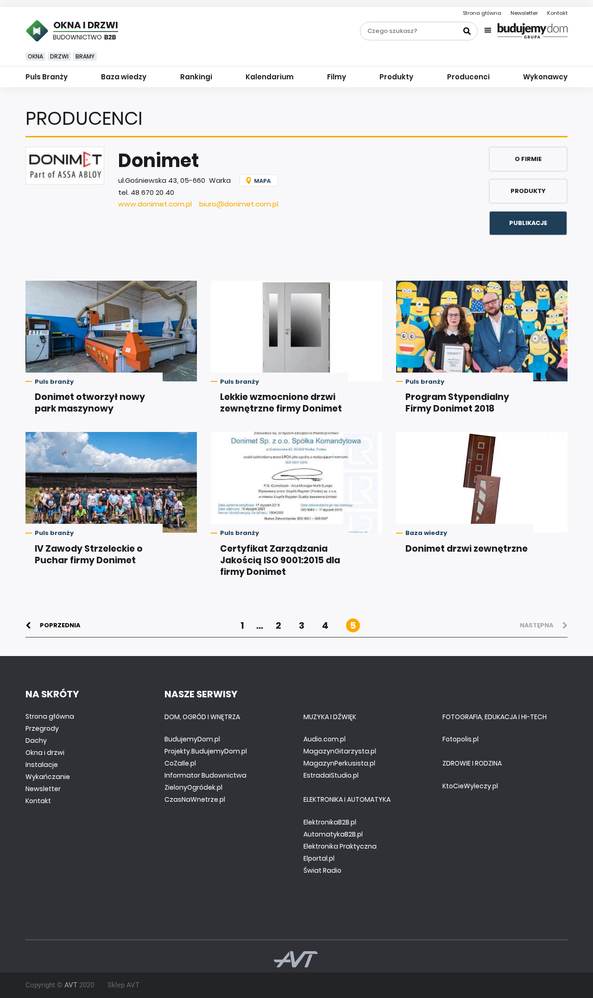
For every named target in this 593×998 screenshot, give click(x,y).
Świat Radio (322, 870)
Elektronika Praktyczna (340, 846)
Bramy (85, 56)
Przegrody (42, 728)
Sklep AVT (123, 985)
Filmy (336, 77)
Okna (35, 56)
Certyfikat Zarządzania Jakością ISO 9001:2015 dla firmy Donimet (280, 560)
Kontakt (557, 13)
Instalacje (41, 764)
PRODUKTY (528, 191)
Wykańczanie (47, 776)
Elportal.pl (318, 858)
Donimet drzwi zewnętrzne (466, 548)
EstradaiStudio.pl (331, 775)
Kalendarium (270, 77)
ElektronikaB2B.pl (329, 822)
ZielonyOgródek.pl (193, 787)
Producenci (468, 77)
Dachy (36, 740)
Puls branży (54, 381)
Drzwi (59, 56)
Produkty (396, 77)
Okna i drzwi (44, 752)
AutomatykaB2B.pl (333, 834)
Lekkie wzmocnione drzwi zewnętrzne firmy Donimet (281, 403)
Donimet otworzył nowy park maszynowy (90, 403)
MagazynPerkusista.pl (339, 763)
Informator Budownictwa (205, 775)
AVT (70, 985)
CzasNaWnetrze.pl (194, 799)
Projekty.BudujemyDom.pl (205, 751)
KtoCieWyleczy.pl (470, 786)
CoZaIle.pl (180, 763)
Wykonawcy (545, 77)
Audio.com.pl (324, 739)
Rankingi (196, 77)
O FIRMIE (528, 159)
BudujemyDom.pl (192, 739)
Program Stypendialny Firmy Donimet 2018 (457, 403)
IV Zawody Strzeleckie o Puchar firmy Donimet (89, 554)
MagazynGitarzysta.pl (339, 751)
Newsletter (524, 13)
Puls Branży (46, 77)
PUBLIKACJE (528, 223)
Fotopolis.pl (460, 739)
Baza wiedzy (123, 77)
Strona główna (482, 13)
